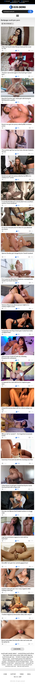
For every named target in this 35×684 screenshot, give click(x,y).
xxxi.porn (8, 1)
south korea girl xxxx (8, 657)
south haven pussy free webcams (21, 658)
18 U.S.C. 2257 (17, 676)
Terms (22, 674)
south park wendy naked (8, 653)
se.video (23, 2)
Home (5, 674)
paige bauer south (19, 663)
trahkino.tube (16, 1)
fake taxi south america (23, 666)
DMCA (29, 674)
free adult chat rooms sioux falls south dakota (17, 655)
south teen (9, 664)
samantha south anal (10, 666)
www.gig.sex (26, 1)
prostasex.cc (14, 2)
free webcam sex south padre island (18, 661)
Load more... (18, 649)
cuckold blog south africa (26, 653)
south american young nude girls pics (23, 664)
